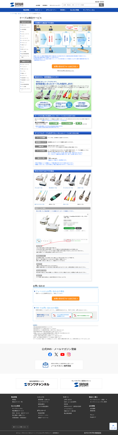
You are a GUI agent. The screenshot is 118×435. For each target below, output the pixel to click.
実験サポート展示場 (70, 411)
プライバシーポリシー (28, 433)
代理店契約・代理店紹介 (19, 417)
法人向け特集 (74, 10)
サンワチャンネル (89, 10)
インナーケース (24, 38)
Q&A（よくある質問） (70, 401)
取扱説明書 (41, 413)
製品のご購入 (93, 397)
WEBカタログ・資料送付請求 (72, 406)
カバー (22, 47)
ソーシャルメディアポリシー (43, 433)
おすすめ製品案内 (43, 406)
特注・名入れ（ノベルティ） (21, 13)
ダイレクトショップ (54, 5)
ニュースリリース (43, 401)
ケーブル (23, 71)
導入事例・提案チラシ (18, 415)
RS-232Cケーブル (53, 187)
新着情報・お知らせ (44, 399)
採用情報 (45, 5)
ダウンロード (50, 10)
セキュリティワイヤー (25, 89)
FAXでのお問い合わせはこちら (65, 70)
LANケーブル (80, 187)
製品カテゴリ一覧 (17, 401)
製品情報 (26, 10)
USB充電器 (23, 29)
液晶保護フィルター (25, 79)
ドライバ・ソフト (43, 415)
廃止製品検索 (68, 413)
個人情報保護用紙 (25, 53)
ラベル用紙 (23, 51)
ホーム (18, 433)
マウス (22, 31)
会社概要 (92, 408)
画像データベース (43, 417)
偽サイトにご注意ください (20, 427)
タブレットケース (25, 33)
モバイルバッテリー (25, 27)
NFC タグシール (24, 49)
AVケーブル (65, 204)
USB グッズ (23, 44)
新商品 (14, 399)
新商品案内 (41, 404)
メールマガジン (68, 408)
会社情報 (38, 5)
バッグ (22, 36)
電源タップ (23, 73)
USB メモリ (23, 25)
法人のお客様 (15, 406)
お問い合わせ (68, 399)
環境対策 (92, 410)
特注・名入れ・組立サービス (20, 413)
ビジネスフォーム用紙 (25, 56)
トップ (11, 13)
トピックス (40, 397)
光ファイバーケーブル (39, 204)
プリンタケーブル (38, 187)
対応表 (62, 10)
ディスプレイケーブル (68, 187)
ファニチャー (24, 66)
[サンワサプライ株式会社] (16, 5)
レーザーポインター (25, 40)
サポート (38, 10)
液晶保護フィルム (25, 77)
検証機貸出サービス (18, 410)
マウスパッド (24, 42)
